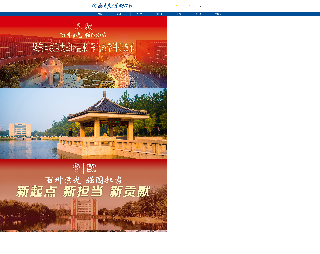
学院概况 (100, 14)
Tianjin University (195, 6)
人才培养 (139, 14)
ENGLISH (181, 6)
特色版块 (218, 14)
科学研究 (159, 14)
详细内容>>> (117, 122)
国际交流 (179, 14)
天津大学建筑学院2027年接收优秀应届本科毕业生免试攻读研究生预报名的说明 (159, 157)
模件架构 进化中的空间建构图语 (124, 214)
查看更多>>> (205, 77)
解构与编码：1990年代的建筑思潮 (191, 214)
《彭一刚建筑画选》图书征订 (125, 110)
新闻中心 (120, 14)
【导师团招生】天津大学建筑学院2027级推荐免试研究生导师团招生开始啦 (126, 157)
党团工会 (198, 14)
